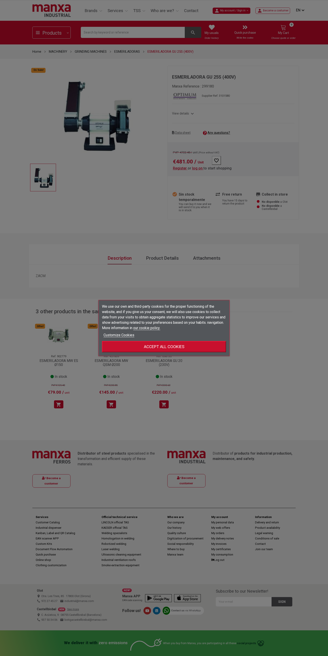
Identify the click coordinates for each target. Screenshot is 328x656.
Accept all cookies (164, 346)
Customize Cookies (119, 335)
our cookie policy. (146, 328)
